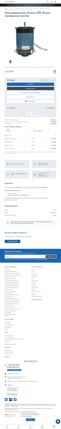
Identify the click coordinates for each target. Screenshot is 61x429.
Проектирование (9, 337)
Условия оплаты (8, 350)
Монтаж (7, 342)
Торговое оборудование (10, 311)
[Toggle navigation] (55, 1)
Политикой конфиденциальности (40, 259)
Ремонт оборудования (10, 344)
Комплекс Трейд (9, 319)
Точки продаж (8, 312)
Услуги (6, 332)
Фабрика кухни (35, 295)
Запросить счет (30, 97)
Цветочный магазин (36, 291)
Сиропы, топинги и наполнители (12, 309)
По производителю (36, 300)
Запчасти (7, 316)
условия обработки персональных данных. (30, 415)
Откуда (8, 129)
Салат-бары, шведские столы (12, 295)
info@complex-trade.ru (13, 374)
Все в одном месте (9, 335)
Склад (32, 293)
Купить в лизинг (31, 101)
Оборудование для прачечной (12, 302)
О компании (7, 322)
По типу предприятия (37, 267)
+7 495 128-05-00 (13, 365)
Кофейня (33, 284)
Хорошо (30, 420)
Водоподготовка (9, 289)
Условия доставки (9, 352)
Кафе (32, 271)
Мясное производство (36, 296)
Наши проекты (8, 324)
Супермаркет (34, 275)
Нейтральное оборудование (11, 286)
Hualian (54, 210)
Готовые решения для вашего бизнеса (14, 339)
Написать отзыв (12, 241)
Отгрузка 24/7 (8, 341)
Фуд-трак (33, 289)
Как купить (7, 347)
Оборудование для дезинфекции (13, 300)
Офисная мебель (9, 305)
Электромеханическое (10, 277)
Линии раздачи (8, 293)
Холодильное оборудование (11, 284)
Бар (32, 279)
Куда (34, 129)
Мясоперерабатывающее (11, 298)
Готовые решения (9, 326)
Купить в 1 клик (30, 88)
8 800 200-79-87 (13, 367)
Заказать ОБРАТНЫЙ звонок (14, 370)
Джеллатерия (34, 287)
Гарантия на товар (9, 354)
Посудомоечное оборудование (12, 275)
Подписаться (51, 256)
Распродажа (7, 270)
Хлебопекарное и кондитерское (12, 273)
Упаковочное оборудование (11, 287)
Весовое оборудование (10, 291)
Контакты (7, 357)
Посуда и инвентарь (9, 307)
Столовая (33, 286)
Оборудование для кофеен (11, 280)
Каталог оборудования (11, 267)
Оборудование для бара (10, 279)
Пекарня (33, 282)
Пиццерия (33, 277)
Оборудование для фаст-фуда (12, 282)
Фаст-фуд (33, 273)
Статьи (6, 329)
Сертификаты (8, 327)
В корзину (30, 84)
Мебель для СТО (9, 296)
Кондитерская (34, 280)
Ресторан (33, 270)
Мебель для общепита (10, 314)
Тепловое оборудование (10, 271)
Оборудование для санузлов (11, 304)
